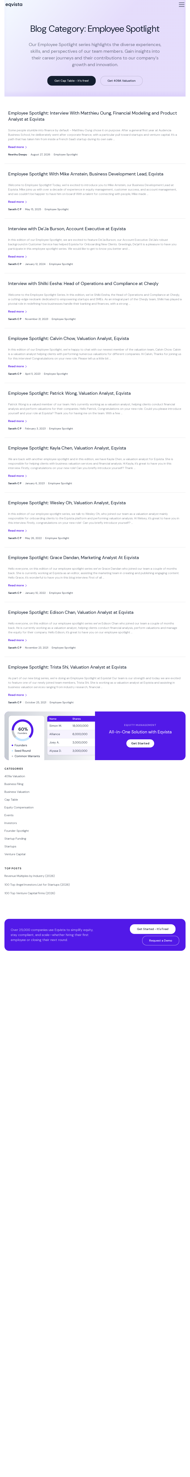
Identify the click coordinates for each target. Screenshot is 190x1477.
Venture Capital (14, 854)
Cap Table (11, 800)
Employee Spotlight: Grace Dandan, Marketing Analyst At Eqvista (73, 557)
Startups (10, 846)
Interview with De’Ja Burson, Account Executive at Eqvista (67, 229)
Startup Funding (15, 839)
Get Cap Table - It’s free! (71, 81)
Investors (10, 823)
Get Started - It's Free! (152, 929)
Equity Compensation (19, 807)
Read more (16, 147)
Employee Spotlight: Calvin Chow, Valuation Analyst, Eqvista (68, 338)
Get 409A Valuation (121, 81)
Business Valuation (17, 792)
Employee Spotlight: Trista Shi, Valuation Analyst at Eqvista (67, 667)
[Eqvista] (29, 4)
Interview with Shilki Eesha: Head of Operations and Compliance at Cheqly (83, 283)
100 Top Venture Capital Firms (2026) (29, 893)
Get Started (140, 743)
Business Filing (13, 784)
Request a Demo (160, 940)
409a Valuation (14, 776)
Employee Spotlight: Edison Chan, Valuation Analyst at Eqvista (70, 612)
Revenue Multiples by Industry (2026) (29, 876)
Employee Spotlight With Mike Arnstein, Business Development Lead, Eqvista (85, 174)
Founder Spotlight (16, 831)
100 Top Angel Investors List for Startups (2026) (37, 885)
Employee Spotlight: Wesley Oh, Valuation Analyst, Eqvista (67, 503)
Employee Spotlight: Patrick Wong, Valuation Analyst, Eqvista (69, 393)
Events (9, 815)
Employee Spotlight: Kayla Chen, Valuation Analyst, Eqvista (67, 448)
